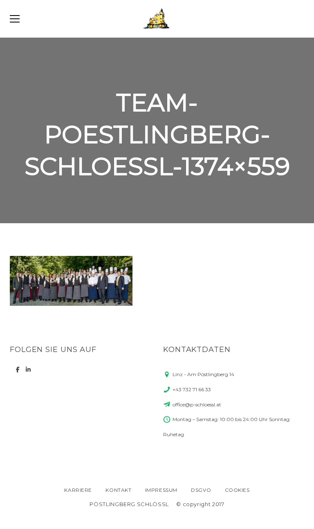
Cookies (237, 490)
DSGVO (201, 490)
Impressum (161, 490)
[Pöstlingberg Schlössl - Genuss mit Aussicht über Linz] (157, 18)
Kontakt (118, 490)
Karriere (78, 490)
